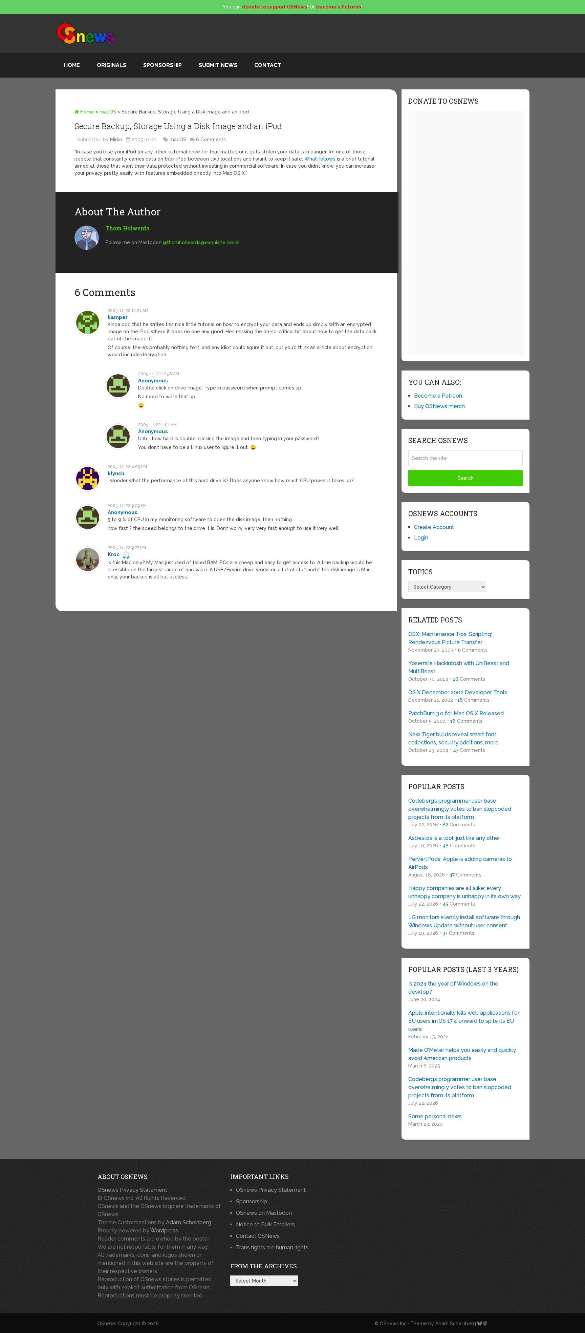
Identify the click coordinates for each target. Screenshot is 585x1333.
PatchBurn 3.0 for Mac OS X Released (456, 713)
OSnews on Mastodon (264, 1213)
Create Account (434, 527)
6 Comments (211, 139)
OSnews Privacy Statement (132, 1190)
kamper (118, 317)
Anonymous (153, 381)
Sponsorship (162, 65)
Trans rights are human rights (272, 1247)
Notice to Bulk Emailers (265, 1224)
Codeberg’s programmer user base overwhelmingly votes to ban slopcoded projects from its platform (459, 809)
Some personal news (435, 1116)
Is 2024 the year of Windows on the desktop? (453, 987)
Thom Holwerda (127, 228)
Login (421, 537)
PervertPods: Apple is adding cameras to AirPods (460, 863)
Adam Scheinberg (188, 1222)
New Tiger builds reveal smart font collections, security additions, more (453, 738)
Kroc (114, 554)
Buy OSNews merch (439, 406)
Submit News (218, 65)
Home (72, 65)
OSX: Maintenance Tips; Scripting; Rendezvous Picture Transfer (450, 638)
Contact (267, 65)
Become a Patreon (438, 396)
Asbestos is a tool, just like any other (454, 838)
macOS (108, 111)
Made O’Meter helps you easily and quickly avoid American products (462, 1054)
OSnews (107, 1323)
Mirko (116, 139)
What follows (319, 159)
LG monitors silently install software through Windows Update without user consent (464, 921)
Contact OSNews (258, 1236)
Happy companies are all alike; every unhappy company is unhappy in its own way (464, 892)
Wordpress (164, 1230)
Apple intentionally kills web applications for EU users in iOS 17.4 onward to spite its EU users (463, 1021)
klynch (116, 473)
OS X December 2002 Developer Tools (457, 692)
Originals (111, 65)
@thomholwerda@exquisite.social (201, 242)
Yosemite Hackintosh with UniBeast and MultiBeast (458, 667)
